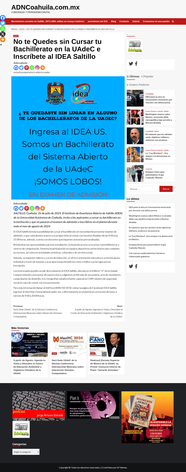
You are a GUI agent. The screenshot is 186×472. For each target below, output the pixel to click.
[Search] (173, 21)
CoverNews (107, 467)
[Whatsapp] (32, 67)
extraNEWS (149, 94)
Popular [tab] (147, 76)
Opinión (160, 111)
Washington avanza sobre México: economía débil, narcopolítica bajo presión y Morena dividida (150, 218)
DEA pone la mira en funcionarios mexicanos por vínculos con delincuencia (159, 100)
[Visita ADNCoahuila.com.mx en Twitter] (131, 64)
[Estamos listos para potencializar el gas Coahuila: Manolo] (135, 173)
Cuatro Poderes (151, 111)
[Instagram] (37, 67)
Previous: (37, 311)
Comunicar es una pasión (156, 21)
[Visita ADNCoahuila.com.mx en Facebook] (136, 64)
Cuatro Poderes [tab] (138, 84)
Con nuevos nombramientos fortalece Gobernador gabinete (147, 255)
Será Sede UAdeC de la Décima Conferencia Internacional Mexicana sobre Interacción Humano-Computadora (67, 367)
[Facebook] (16, 67)
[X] (2, 34)
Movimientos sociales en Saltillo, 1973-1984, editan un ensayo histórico (47, 21)
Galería (136, 21)
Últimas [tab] (134, 76)
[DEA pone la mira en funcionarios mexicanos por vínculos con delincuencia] (135, 98)
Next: (97, 311)
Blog (113, 21)
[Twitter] (21, 67)
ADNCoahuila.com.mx (45, 7)
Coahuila (149, 169)
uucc (16, 36)
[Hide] (1, 45)
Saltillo (166, 111)
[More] (42, 67)
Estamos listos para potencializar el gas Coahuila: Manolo (155, 175)
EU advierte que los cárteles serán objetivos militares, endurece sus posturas (159, 137)
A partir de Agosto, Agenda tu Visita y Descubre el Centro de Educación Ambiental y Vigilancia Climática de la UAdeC (29, 367)
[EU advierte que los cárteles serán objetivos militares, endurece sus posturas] (135, 135)
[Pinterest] (26, 67)
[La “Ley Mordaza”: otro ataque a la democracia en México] (135, 154)
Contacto (124, 21)
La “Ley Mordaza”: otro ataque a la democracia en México (158, 156)
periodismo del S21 (98, 21)
